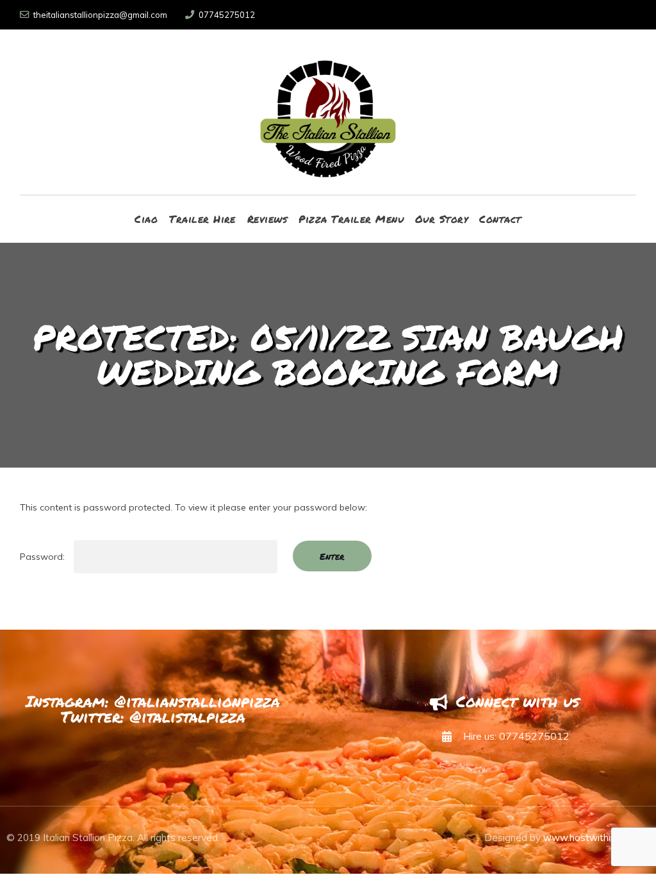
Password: (43, 556)
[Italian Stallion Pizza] (328, 112)
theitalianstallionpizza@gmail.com (100, 15)
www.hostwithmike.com (596, 837)
